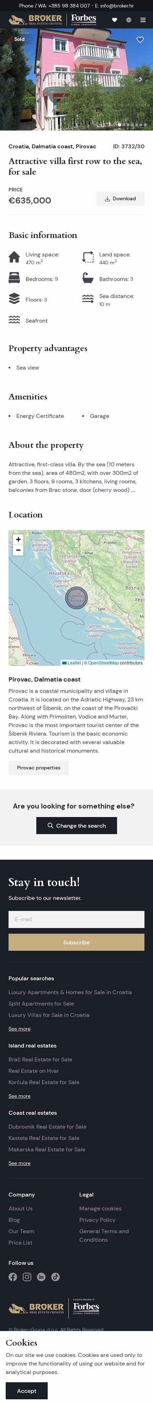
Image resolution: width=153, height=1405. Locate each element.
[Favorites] (114, 20)
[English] (129, 20)
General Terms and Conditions (104, 1235)
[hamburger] (143, 20)
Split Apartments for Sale (41, 1003)
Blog (14, 1219)
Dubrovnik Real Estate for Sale (47, 1126)
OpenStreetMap (103, 662)
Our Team (21, 1231)
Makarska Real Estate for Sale (47, 1149)
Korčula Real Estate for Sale (44, 1082)
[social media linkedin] (41, 1277)
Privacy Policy (97, 1219)
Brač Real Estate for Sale (40, 1059)
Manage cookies (100, 1208)
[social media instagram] (27, 1277)
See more (20, 1028)
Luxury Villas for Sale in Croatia (49, 1015)
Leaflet (74, 662)
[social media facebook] (13, 1277)
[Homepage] (52, 20)
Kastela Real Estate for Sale (44, 1138)
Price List (20, 1242)
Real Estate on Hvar (34, 1070)
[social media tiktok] (55, 1277)
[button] (76, 598)
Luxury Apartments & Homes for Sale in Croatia (70, 992)
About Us (21, 1208)
